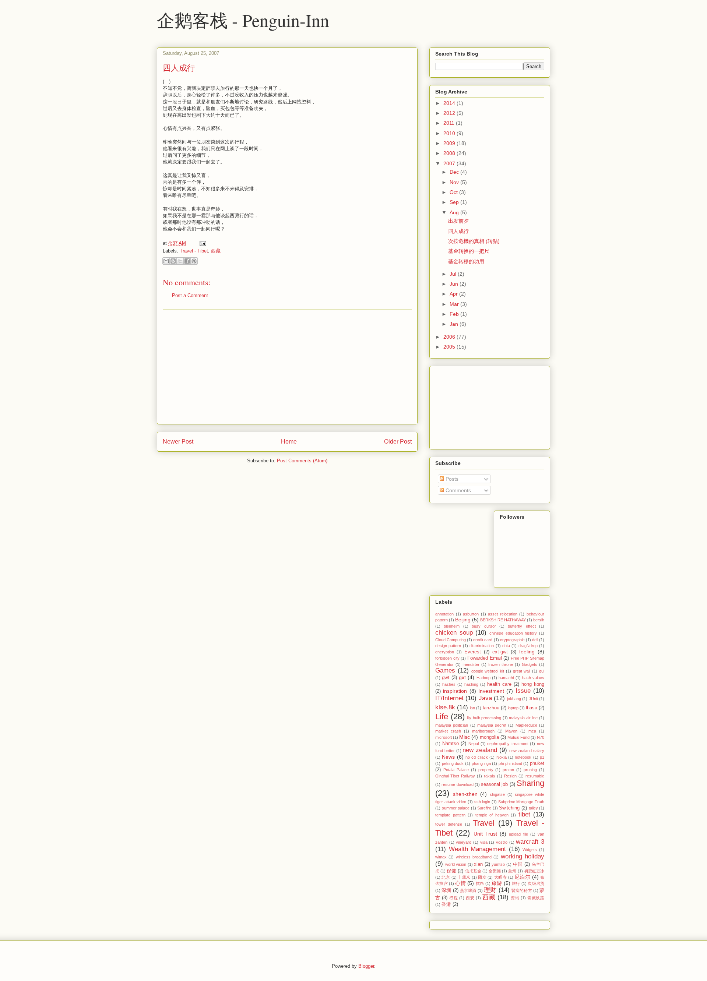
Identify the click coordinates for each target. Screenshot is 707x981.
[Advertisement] (287, 367)
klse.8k (445, 707)
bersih (538, 620)
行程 (453, 898)
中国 (518, 864)
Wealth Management (477, 849)
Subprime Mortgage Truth (521, 802)
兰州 (512, 871)
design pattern (448, 645)
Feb (455, 314)
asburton (471, 614)
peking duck (453, 763)
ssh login (482, 802)
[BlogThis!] (173, 261)
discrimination (481, 645)
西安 (470, 898)
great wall (522, 671)
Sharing (530, 783)
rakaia (489, 776)
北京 (446, 877)
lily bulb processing (484, 718)
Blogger (366, 966)
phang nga (481, 763)
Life (441, 716)
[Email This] (166, 261)
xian (478, 864)
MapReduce (526, 725)
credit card (482, 640)
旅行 (516, 883)
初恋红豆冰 (534, 871)
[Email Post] (201, 243)
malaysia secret (491, 725)
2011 (449, 123)
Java (485, 698)
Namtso (450, 743)
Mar (455, 304)
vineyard (463, 842)
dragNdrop (528, 645)
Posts (451, 479)
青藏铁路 (535, 898)
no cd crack (476, 757)
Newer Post (178, 441)
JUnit (533, 698)
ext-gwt (500, 651)
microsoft (443, 737)
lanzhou (491, 707)
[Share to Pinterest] (194, 261)
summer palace (456, 808)
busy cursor (484, 626)
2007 (450, 163)
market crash (448, 731)
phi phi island (510, 763)
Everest (472, 651)
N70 (540, 737)
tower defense (448, 824)
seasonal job (494, 784)
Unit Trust (485, 834)
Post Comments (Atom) (302, 460)
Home (289, 441)
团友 (482, 877)
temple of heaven (492, 815)
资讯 (515, 898)
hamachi (506, 677)
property (485, 769)
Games (445, 670)
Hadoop (483, 677)
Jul (454, 274)
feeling (527, 651)
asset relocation (502, 614)
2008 (450, 153)
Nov (455, 182)
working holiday (522, 856)
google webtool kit (487, 671)
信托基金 (473, 871)
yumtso (498, 864)
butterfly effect (521, 626)
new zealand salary (527, 750)
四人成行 (179, 67)
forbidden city (447, 658)
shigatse (497, 794)
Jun (455, 284)
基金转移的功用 (466, 261)
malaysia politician (451, 725)
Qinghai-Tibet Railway (455, 776)
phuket (537, 763)
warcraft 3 (530, 841)
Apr (454, 294)
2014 (450, 103)
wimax (441, 857)
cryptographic (512, 640)
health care (499, 684)
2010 (450, 133)
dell (535, 640)
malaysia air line (523, 718)
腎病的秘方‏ (521, 890)
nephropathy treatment (507, 743)
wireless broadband (474, 857)
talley (533, 808)
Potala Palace (456, 769)
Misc (464, 737)
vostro (501, 842)
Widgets (530, 849)
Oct (454, 192)
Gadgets (529, 664)
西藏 (216, 251)
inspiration (455, 691)
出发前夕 (458, 221)
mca (532, 731)
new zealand (479, 750)
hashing (471, 684)
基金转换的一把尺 (468, 251)
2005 (450, 347)
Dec (455, 172)
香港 (446, 904)
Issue (523, 690)
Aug (455, 212)
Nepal (473, 743)
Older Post (398, 441)
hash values (533, 677)
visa (484, 842)
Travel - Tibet (194, 251)
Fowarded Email (484, 658)
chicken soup (454, 632)
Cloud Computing (450, 640)
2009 (450, 143)
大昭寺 (500, 877)
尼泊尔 (522, 877)
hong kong (532, 684)
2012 (450, 113)
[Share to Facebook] (187, 261)
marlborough (483, 731)
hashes (448, 684)
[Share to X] (180, 261)
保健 (451, 871)
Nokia (501, 757)
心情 (460, 883)
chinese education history (513, 633)
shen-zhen (465, 794)
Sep (455, 202)
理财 (490, 889)
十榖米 (464, 877)
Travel (484, 823)
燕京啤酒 (468, 890)
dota (506, 645)
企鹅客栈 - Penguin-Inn (243, 20)
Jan (455, 324)
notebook (523, 757)
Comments (457, 490)
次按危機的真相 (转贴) (474, 241)
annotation (444, 614)
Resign (510, 776)
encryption (444, 652)
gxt (462, 677)
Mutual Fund (518, 737)
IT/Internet (449, 698)
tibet (524, 814)
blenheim (452, 626)
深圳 (446, 890)
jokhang (514, 698)
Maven (511, 731)
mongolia (489, 737)
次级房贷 (536, 883)
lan (472, 708)
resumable (534, 776)
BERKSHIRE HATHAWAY (503, 620)
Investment (491, 691)
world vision (456, 864)
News (448, 757)
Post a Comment (190, 295)
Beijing (463, 619)
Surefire (484, 808)
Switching (509, 808)
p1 (542, 757)
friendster (470, 664)
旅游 (497, 883)
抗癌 (480, 883)
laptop (513, 708)
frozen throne (500, 664)
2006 (450, 337)
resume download (457, 784)
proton (508, 769)
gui (541, 671)
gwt (445, 677)
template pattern (450, 815)
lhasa (531, 707)
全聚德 (495, 871)
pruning (530, 769)
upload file (518, 834)
